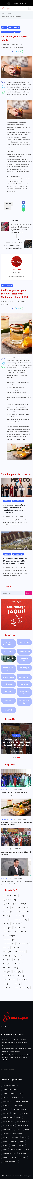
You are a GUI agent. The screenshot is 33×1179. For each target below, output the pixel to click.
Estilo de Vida (23, 944)
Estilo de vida (8, 669)
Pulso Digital (9, 516)
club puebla (7, 916)
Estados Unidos (8, 944)
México (6, 964)
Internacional (20, 952)
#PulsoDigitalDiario (10, 896)
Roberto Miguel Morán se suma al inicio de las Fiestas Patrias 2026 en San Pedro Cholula (16, 743)
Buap (5, 908)
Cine (26, 908)
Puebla (17, 972)
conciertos (19, 916)
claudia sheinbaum (23, 912)
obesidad (10, 134)
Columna (24, 642)
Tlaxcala (6, 988)
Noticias (24, 677)
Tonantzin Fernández (22, 988)
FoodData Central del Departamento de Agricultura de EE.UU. (18, 180)
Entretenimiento (25, 660)
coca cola (8, 203)
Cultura (8, 651)
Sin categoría (24, 692)
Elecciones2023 (20, 932)
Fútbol (16, 948)
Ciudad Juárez (7, 912)
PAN (16, 968)
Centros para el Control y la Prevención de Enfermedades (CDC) (19, 155)
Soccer (17, 984)
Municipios (8, 677)
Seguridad (23, 980)
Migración (18, 956)
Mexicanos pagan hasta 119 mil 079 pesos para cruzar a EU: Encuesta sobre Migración (15, 560)
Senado (6, 984)
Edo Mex (7, 932)
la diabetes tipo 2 (19, 134)
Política (8, 684)
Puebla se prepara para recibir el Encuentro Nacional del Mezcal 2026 (16, 1050)
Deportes (24, 651)
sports (8, 700)
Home (2, 14)
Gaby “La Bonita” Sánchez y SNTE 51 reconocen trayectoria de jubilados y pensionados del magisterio (14, 1042)
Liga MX (6, 956)
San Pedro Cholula (9, 980)
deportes (7, 928)
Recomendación (8, 976)
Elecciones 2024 (9, 936)
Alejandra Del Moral (9, 900)
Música (18, 964)
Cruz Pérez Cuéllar (21, 920)
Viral (8, 710)
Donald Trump (20, 928)
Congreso (6, 920)
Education (8, 658)
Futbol (6, 948)
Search (28, 593)
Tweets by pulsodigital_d (8, 1070)
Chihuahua (16, 908)
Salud (9, 14)
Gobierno (24, 668)
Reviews (24, 684)
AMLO (23, 904)
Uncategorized (24, 702)
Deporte (16, 924)
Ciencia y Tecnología (8, 643)
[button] (13, 757)
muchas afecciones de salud (16, 132)
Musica (17, 960)
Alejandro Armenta (9, 904)
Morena (6, 960)
